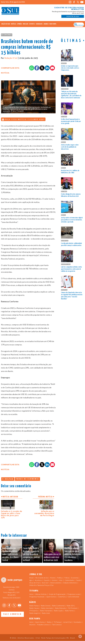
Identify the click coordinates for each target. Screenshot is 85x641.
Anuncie (46, 24)
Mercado (25, 24)
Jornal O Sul (10, 11)
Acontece (38, 580)
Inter (61, 580)
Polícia (66, 578)
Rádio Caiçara (34, 608)
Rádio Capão (58, 611)
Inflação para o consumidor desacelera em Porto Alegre (44, 513)
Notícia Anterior (10, 497)
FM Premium (72, 608)
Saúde (78, 580)
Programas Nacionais (36, 597)
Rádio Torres (69, 611)
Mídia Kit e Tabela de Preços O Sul (41, 585)
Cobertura (62, 597)
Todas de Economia (27, 479)
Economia (6, 35)
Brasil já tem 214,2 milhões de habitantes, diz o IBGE (70, 172)
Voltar (8, 479)
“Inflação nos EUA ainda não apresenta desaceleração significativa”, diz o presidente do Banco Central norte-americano (71, 95)
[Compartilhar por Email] (52, 67)
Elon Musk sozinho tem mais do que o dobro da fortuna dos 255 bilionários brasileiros (72, 554)
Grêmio (54, 580)
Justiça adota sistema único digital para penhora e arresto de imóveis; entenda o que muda (72, 220)
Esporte (47, 580)
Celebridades (69, 580)
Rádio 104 (70, 606)
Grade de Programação (57, 594)
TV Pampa (57, 622)
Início (31, 594)
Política (59, 578)
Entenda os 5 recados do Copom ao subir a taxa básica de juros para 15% (11, 514)
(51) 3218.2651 (14, 598)
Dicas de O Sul (34, 583)
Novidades (77, 622)
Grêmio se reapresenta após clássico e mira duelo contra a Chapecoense (70, 68)
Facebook (74, 2)
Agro (31, 580)
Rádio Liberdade (47, 608)
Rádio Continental (58, 606)
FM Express (33, 611)
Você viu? (45, 583)
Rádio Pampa (34, 606)
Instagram (70, 2)
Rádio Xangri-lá (34, 613)
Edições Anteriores (70, 583)
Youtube (82, 2)
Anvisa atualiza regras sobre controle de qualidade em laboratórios (69, 147)
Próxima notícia (45, 497)
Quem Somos (51, 597)
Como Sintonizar (73, 597)
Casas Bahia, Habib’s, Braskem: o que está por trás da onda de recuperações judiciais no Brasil (31, 554)
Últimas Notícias (41, 594)
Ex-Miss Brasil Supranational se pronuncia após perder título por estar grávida (71, 121)
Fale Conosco (12, 614)
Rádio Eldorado (60, 608)
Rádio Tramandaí (46, 611)
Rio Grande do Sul (41, 578)
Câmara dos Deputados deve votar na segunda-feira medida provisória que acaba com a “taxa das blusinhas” (71, 296)
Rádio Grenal (45, 606)
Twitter (78, 2)
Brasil (31, 578)
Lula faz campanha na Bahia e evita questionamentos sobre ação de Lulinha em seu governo (71, 269)
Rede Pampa (52, 24)
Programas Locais (73, 594)
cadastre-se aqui (72, 16)
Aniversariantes (55, 583)
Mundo (52, 578)
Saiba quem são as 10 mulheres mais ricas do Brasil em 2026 (52, 557)
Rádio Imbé (46, 613)
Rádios (49, 622)
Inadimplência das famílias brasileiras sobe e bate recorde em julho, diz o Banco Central (10, 554)
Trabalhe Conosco (43, 624)
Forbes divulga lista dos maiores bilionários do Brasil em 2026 (71, 195)
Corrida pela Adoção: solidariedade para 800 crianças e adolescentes (71, 244)
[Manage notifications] (80, 636)
